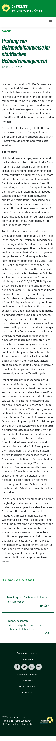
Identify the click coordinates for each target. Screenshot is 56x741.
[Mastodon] (39, 667)
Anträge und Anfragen (23, 579)
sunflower (26, 720)
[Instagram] (31, 667)
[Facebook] (17, 667)
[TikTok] (24, 667)
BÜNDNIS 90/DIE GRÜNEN (27, 10)
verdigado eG (25, 724)
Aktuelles (6, 579)
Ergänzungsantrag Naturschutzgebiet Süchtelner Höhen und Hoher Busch (28, 627)
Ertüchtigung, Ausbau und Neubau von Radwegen (28, 602)
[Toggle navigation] (50, 21)
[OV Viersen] (6, 8)
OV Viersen (19, 6)
